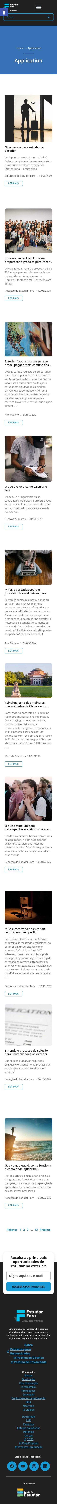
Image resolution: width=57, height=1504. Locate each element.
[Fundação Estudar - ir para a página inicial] (28, 1493)
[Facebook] (12, 1466)
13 (36, 1229)
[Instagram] (34, 1466)
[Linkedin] (45, 1466)
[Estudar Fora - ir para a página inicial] (11, 7)
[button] (39, 7)
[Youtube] (23, 1466)
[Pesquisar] (49, 17)
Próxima (45, 1229)
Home (20, 48)
